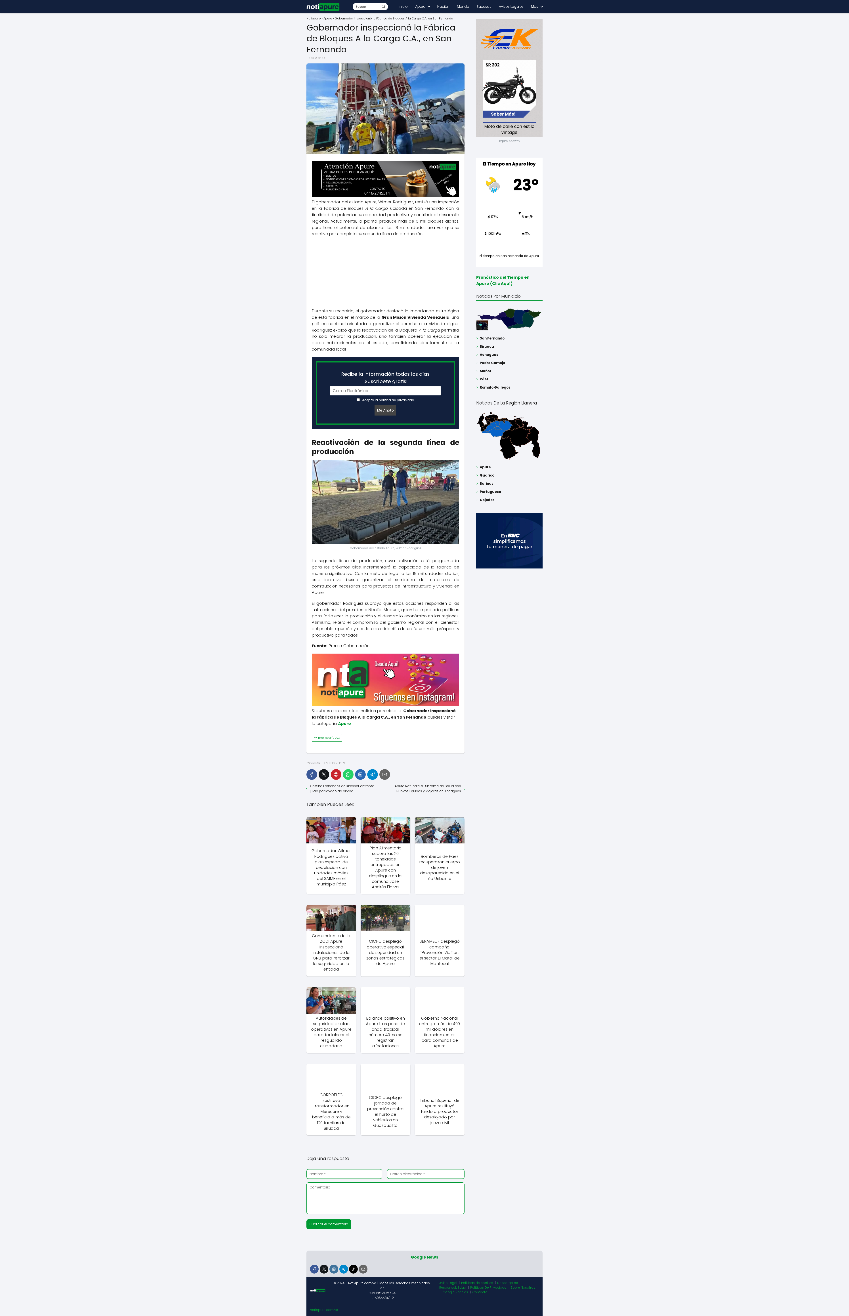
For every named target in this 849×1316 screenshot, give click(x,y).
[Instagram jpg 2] (385, 705)
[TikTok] (353, 1269)
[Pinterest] (336, 774)
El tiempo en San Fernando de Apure (509, 255)
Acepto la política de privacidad (387, 400)
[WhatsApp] (348, 774)
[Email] (384, 774)
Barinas (486, 483)
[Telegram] (372, 774)
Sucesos (484, 6)
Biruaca (487, 346)
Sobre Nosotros (523, 1287)
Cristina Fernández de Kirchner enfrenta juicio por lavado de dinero (342, 788)
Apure (420, 6)
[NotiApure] (385, 196)
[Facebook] (311, 774)
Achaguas (489, 354)
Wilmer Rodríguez (327, 738)
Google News (424, 1257)
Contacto (480, 1292)
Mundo (463, 6)
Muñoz (485, 371)
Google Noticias (455, 1292)
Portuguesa (490, 491)
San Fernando (492, 338)
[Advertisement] (385, 272)
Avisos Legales (511, 6)
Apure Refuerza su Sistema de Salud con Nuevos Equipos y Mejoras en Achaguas (428, 788)
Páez (484, 379)
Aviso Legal (448, 1283)
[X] (324, 774)
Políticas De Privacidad (488, 1287)
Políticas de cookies (477, 1283)
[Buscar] (383, 6)
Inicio (403, 6)
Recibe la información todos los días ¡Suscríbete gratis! (385, 378)
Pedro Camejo (492, 362)
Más (534, 6)
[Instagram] (333, 1269)
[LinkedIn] (360, 774)
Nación (443, 6)
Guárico (487, 475)
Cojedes (487, 500)
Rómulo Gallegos (495, 387)
